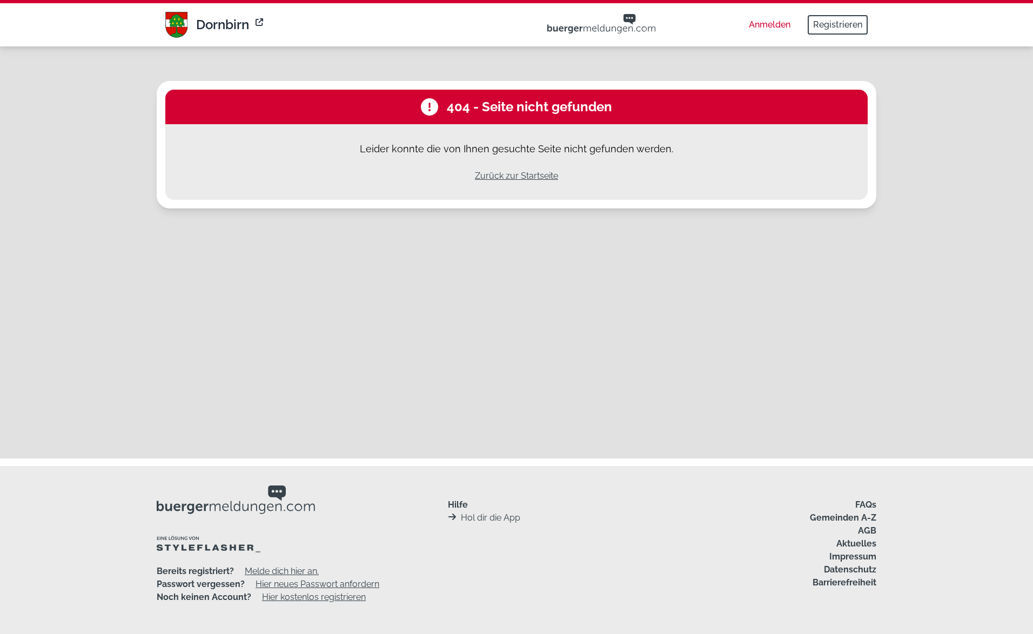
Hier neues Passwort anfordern (317, 584)
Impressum (852, 556)
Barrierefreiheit (844, 582)
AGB (867, 530)
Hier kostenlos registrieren (314, 597)
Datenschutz (850, 569)
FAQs (865, 505)
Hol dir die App (490, 517)
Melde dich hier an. (282, 571)
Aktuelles (856, 543)
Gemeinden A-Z (843, 517)
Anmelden (769, 24)
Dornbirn (222, 24)
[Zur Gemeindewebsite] (260, 24)
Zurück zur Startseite (516, 176)
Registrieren (837, 24)
